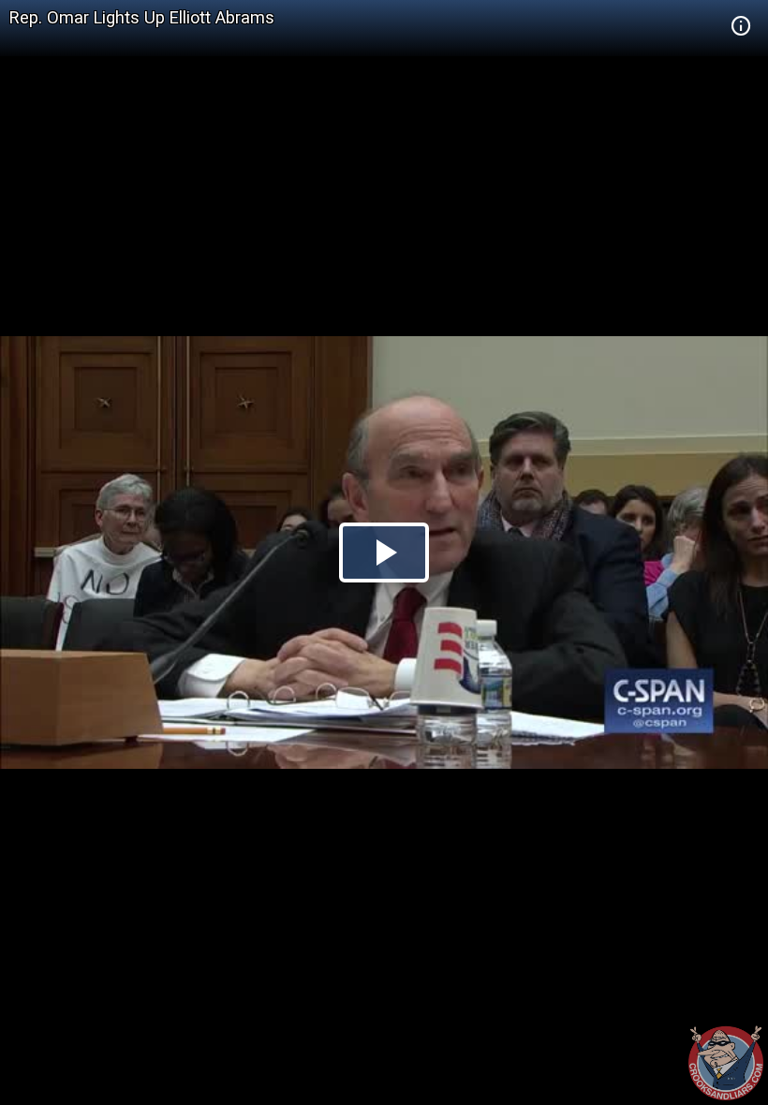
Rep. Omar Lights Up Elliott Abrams (141, 17)
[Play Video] (384, 552)
